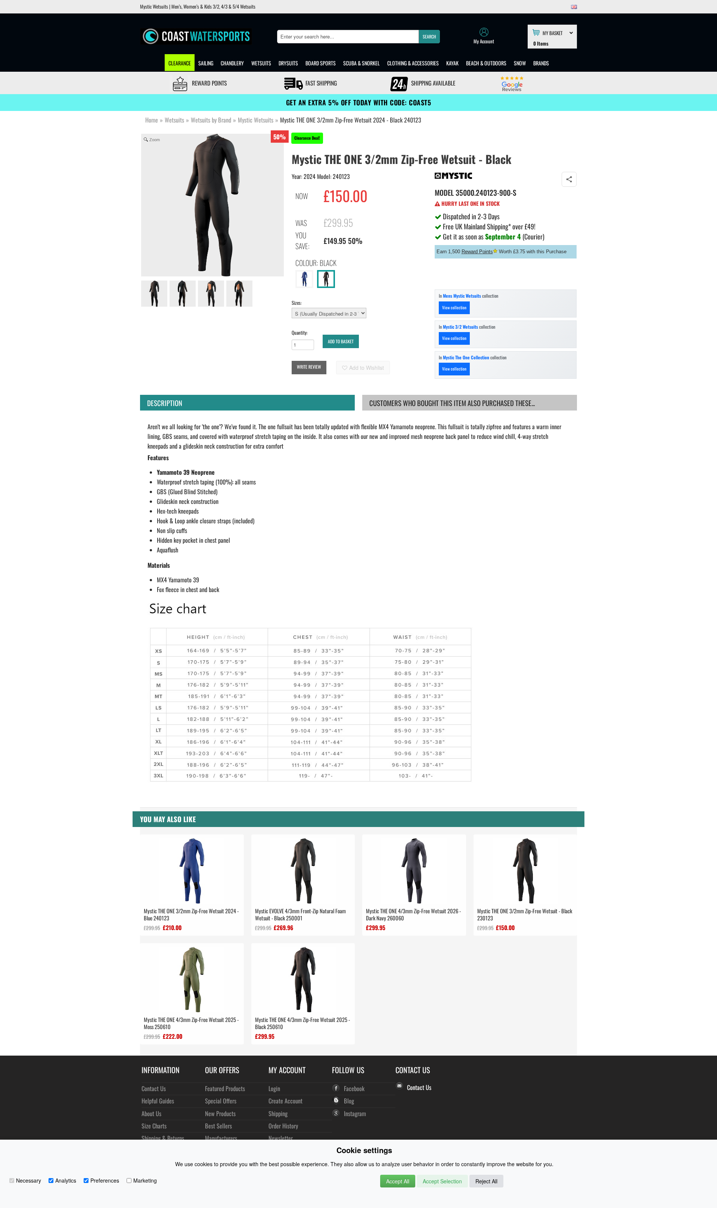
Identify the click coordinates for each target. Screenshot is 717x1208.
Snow (520, 63)
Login (274, 1088)
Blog (349, 1100)
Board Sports (320, 63)
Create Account (285, 1100)
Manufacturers (221, 1138)
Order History (283, 1125)
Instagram (355, 1113)
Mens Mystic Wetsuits (462, 295)
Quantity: (300, 332)
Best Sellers (218, 1125)
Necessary (28, 1180)
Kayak (452, 63)
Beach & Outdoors (486, 63)
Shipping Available (432, 82)
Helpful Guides (158, 1100)
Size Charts (154, 1125)
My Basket (552, 32)
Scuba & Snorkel (361, 63)
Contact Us (154, 1088)
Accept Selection (442, 1181)
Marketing (145, 1180)
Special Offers (220, 1100)
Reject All (486, 1181)
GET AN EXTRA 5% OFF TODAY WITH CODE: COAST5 (358, 102)
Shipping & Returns (163, 1138)
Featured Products (225, 1088)
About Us (151, 1113)
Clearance (179, 63)
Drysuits (288, 63)
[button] (429, 36)
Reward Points (208, 82)
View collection (454, 307)
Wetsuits (261, 63)
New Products (220, 1113)
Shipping (278, 1113)
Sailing (205, 63)
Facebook (354, 1088)
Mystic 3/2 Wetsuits (460, 326)
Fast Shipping (320, 82)
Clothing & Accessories (413, 63)
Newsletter (281, 1138)
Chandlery (232, 63)
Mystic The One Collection (466, 357)
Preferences (104, 1180)
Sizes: (297, 302)
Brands (541, 63)
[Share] (569, 179)
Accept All (397, 1181)
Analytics (65, 1180)
